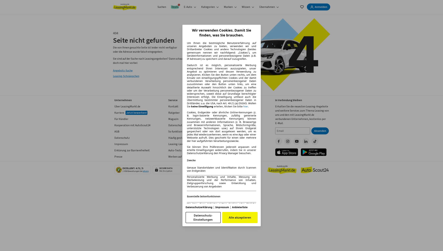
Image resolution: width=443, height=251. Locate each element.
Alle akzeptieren (240, 217)
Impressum (222, 207)
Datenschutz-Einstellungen (203, 218)
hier (245, 106)
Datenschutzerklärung (199, 207)
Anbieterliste (240, 207)
